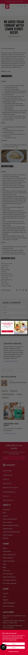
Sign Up (7, 331)
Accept (13, 643)
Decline (14, 647)
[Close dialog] (26, 321)
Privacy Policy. (13, 639)
